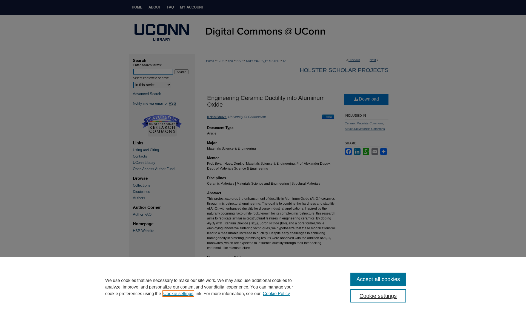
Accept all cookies (378, 279)
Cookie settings (178, 293)
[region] (263, 287)
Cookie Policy (276, 293)
